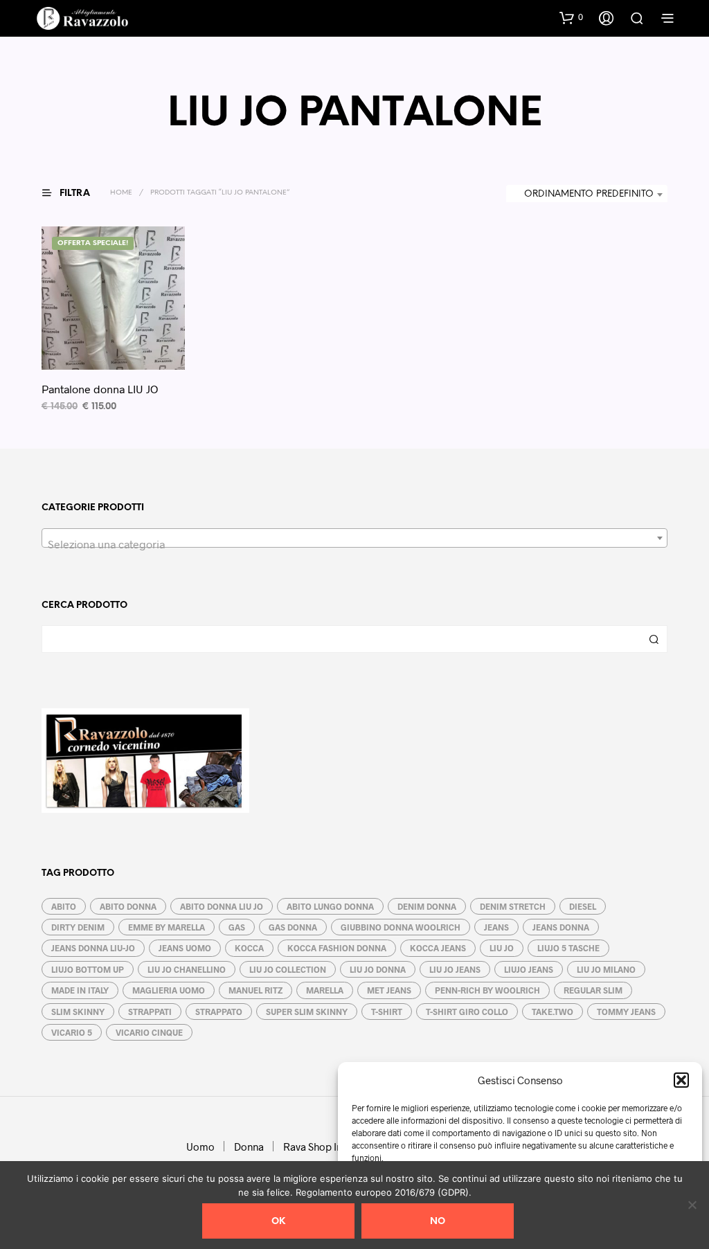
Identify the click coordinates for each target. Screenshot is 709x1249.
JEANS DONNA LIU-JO (93, 948)
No (437, 1221)
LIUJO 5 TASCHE (568, 948)
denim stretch (513, 906)
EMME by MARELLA (166, 927)
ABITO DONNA (128, 906)
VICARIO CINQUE (149, 1032)
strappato (218, 1011)
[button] (681, 1080)
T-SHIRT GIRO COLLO (467, 1011)
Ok (278, 1221)
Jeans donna (560, 927)
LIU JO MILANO (606, 969)
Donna (249, 1146)
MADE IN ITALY (80, 990)
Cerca (653, 639)
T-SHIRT (386, 1011)
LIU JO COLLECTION (287, 969)
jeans (496, 927)
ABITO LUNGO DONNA (330, 906)
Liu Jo (502, 948)
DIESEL (582, 906)
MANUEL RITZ (255, 990)
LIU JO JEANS (455, 969)
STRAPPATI (150, 1011)
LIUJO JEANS (528, 969)
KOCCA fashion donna (336, 948)
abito (63, 906)
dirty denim (78, 927)
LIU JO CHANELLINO (186, 969)
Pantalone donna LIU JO (100, 388)
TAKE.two (552, 1011)
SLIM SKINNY (78, 1011)
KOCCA (249, 948)
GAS (236, 927)
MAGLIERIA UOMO (168, 990)
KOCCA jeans (438, 948)
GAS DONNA (293, 927)
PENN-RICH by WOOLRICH (487, 990)
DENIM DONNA (426, 906)
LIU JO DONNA (378, 969)
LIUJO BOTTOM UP (87, 969)
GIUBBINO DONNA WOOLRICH (400, 927)
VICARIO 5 (71, 1032)
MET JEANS (389, 990)
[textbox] (354, 544)
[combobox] (586, 194)
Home (121, 193)
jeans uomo (185, 948)
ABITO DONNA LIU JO (221, 906)
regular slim (593, 990)
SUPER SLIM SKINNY (307, 1011)
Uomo (200, 1146)
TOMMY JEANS (626, 1011)
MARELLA (324, 990)
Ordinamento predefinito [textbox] (589, 194)
